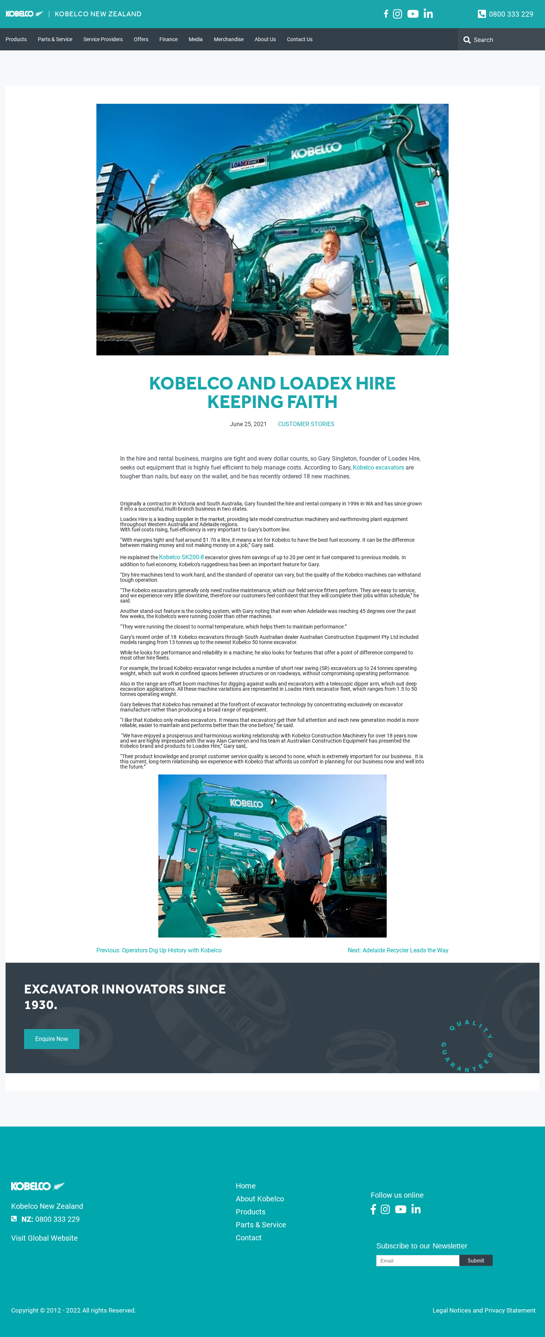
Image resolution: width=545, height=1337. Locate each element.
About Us (265, 39)
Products (16, 39)
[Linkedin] (428, 14)
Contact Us (300, 39)
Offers (141, 39)
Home (246, 1185)
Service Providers (103, 39)
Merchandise (229, 39)
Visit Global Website (44, 1238)
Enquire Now (51, 1038)
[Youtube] (413, 14)
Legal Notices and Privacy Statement (484, 1310)
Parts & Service (55, 39)
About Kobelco (260, 1198)
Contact (249, 1237)
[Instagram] (397, 14)
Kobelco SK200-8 (181, 557)
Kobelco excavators (378, 467)
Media (196, 39)
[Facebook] (386, 13)
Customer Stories (306, 424)
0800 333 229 (511, 14)
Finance (168, 39)
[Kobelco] (38, 1187)
